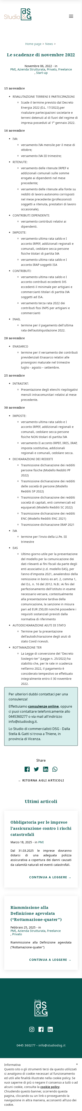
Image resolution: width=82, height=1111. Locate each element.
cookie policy (50, 1087)
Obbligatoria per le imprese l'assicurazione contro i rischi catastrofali (41, 828)
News (49, 44)
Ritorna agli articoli (43, 780)
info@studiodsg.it (52, 1045)
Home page (33, 44)
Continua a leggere (48, 877)
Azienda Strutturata (31, 69)
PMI (13, 69)
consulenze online (43, 706)
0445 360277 (26, 1045)
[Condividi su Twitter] (36, 772)
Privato (52, 69)
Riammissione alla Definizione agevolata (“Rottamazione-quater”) (36, 913)
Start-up (42, 73)
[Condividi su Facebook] (27, 772)
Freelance (65, 69)
